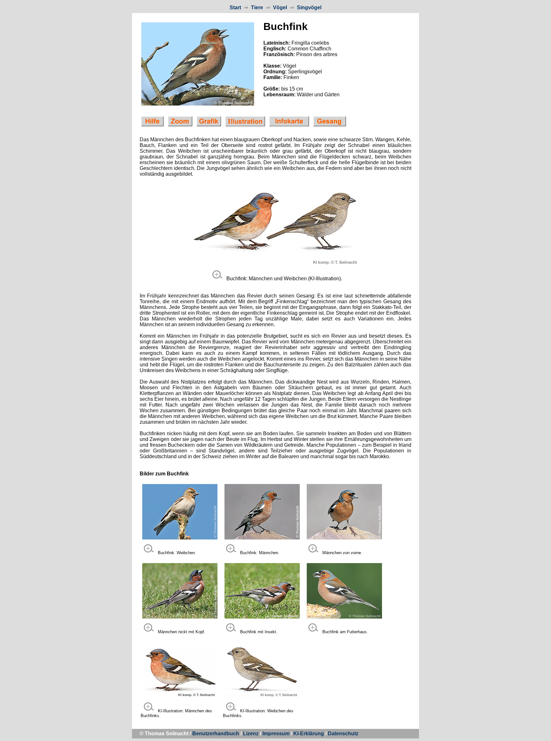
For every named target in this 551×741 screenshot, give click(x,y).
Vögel (280, 7)
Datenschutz (343, 733)
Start (235, 7)
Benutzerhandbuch (215, 733)
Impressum (276, 733)
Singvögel (309, 7)
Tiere (257, 7)
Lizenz (251, 733)
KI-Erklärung (308, 733)
